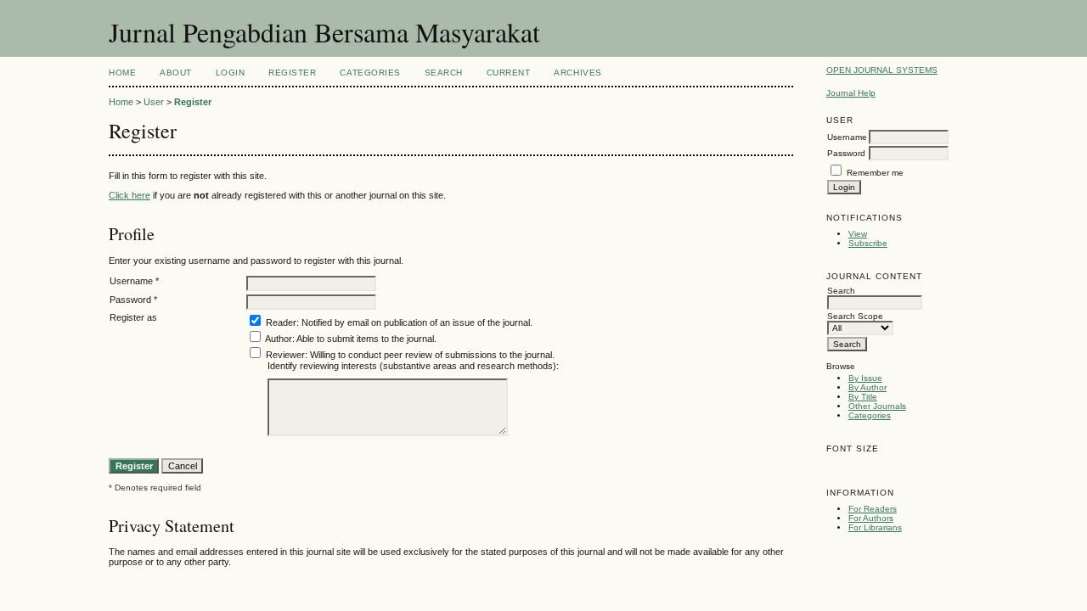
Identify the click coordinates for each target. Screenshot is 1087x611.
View (857, 233)
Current (509, 72)
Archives (577, 72)
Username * (134, 281)
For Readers (872, 508)
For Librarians (875, 527)
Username (847, 137)
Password (846, 153)
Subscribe (867, 243)
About (176, 72)
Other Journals (877, 406)
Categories (869, 415)
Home (122, 72)
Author (278, 339)
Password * (133, 299)
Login (230, 72)
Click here (129, 195)
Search (444, 72)
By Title (862, 396)
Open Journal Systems (882, 70)
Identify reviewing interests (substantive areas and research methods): (413, 366)
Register (292, 72)
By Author (867, 387)
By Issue (865, 378)
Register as (133, 317)
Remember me (875, 172)
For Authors (870, 518)
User (154, 102)
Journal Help (851, 93)
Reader (281, 322)
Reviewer (285, 355)
